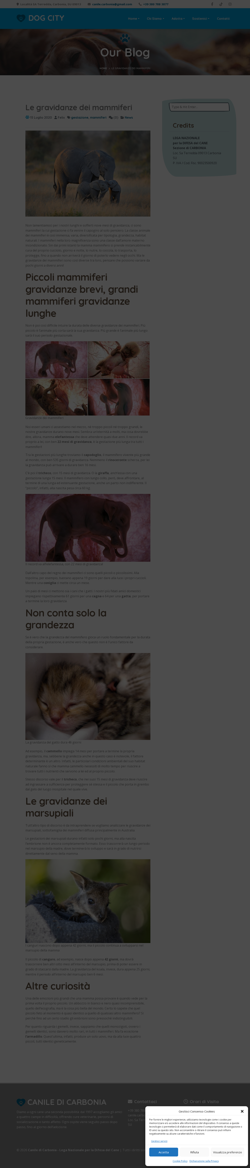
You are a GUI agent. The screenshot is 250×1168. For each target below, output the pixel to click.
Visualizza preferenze (227, 1152)
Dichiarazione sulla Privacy (204, 1161)
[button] (242, 1111)
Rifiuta (194, 1152)
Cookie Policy (180, 1161)
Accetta (164, 1152)
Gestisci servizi (159, 1141)
